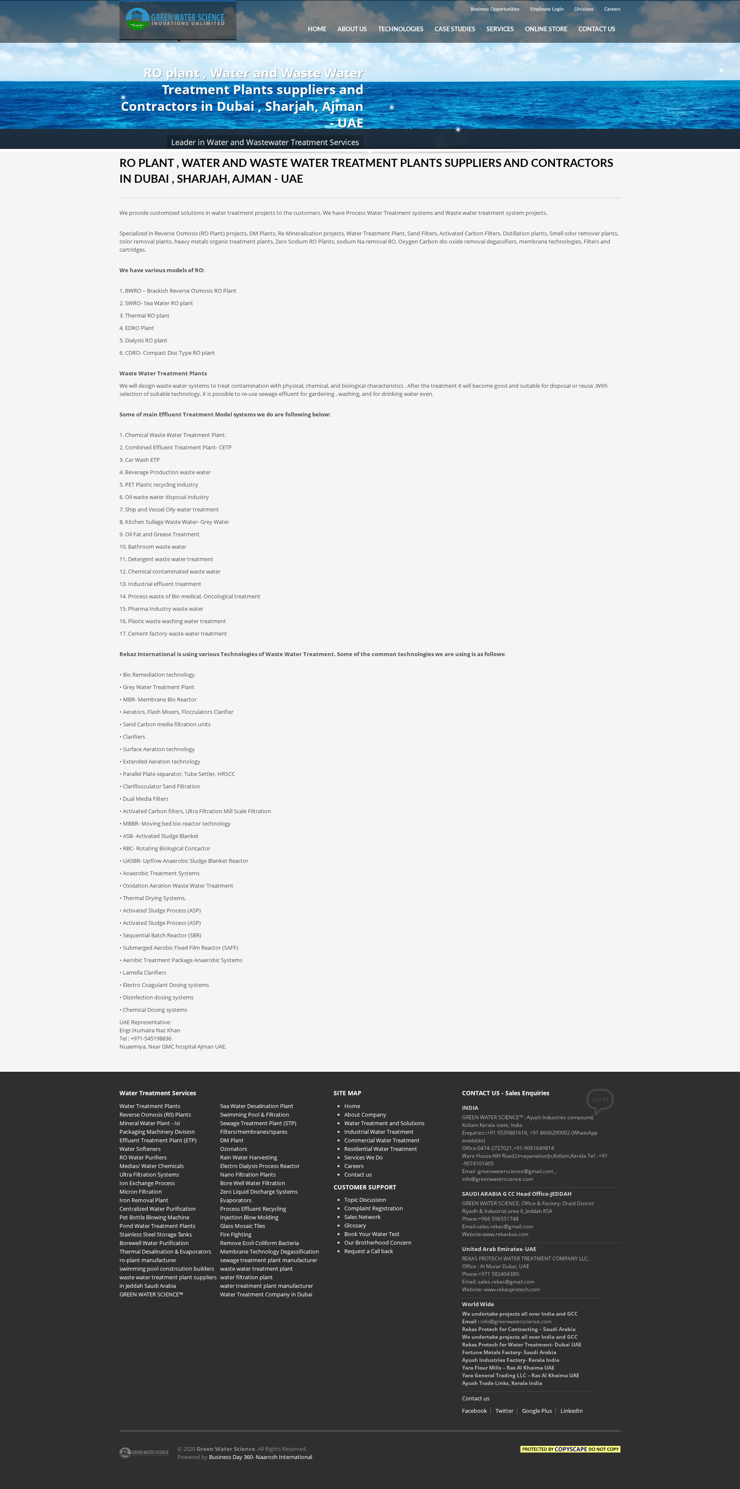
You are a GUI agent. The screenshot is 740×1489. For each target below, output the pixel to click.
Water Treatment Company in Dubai (266, 1294)
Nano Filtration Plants (248, 1174)
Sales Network (362, 1217)
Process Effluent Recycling (253, 1209)
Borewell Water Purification (154, 1243)
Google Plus (537, 1411)
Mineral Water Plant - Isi (149, 1123)
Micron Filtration (140, 1191)
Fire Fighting (235, 1234)
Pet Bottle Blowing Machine (154, 1217)
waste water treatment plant (256, 1268)
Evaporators (235, 1200)
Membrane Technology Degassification (269, 1251)
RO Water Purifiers (143, 1157)
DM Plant (232, 1140)
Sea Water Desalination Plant (256, 1106)
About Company (365, 1114)
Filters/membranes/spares (253, 1131)
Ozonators (233, 1149)
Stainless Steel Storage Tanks (155, 1234)
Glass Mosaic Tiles (242, 1226)
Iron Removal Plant (143, 1200)
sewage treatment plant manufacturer (268, 1260)
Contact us (358, 1174)
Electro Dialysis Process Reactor (260, 1166)
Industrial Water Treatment (379, 1131)
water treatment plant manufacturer (266, 1286)
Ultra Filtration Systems (149, 1174)
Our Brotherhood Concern (378, 1242)
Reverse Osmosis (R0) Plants (155, 1114)
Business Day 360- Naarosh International (260, 1457)
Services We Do (363, 1157)
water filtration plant (246, 1277)
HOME (317, 30)
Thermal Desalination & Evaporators (165, 1251)
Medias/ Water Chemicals (151, 1166)
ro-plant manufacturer (147, 1260)
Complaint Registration (373, 1208)
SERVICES (500, 30)
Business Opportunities (495, 9)
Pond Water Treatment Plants (157, 1226)
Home (352, 1106)
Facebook (474, 1411)
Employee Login (547, 9)
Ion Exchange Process (147, 1183)
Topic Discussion (365, 1200)
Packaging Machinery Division (157, 1131)
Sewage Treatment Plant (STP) (258, 1123)
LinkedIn (572, 1411)
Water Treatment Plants (149, 1106)
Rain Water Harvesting (248, 1157)
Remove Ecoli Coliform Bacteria (259, 1243)
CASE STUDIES (452, 30)
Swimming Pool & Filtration (254, 1114)
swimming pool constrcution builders (166, 1268)
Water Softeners (140, 1149)
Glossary (355, 1225)
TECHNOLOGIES (398, 30)
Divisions (584, 9)
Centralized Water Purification (157, 1209)
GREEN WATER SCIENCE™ (151, 1294)
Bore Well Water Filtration (252, 1183)
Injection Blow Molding (249, 1217)
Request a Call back (368, 1251)
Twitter (504, 1411)
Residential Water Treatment (380, 1149)
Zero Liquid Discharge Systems (259, 1191)
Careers (612, 9)
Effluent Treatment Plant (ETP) (158, 1140)
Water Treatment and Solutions (384, 1123)
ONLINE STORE (546, 30)
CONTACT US (597, 30)
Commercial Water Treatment (382, 1140)
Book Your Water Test (372, 1234)
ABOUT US (352, 30)
